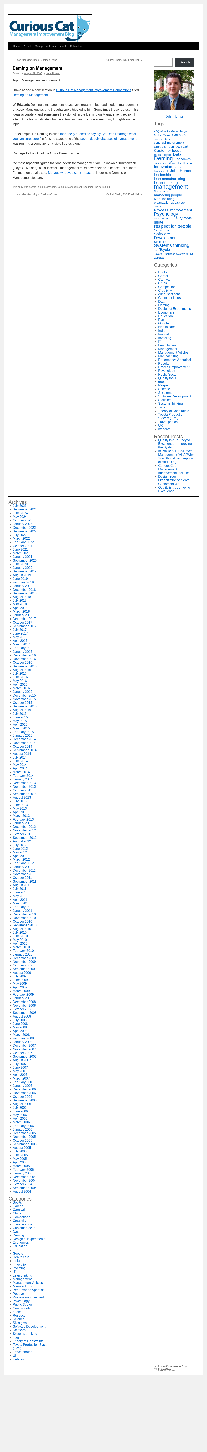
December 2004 (24, 1177)
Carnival (179, 135)
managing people (168, 195)
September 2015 (25, 706)
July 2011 (19, 888)
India (161, 330)
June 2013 (20, 805)
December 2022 (24, 527)
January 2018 (22, 615)
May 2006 (20, 1115)
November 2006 (24, 1093)
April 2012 (20, 856)
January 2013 (22, 823)
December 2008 (24, 1002)
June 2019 (20, 578)
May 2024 (20, 516)
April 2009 (20, 987)
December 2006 (24, 1089)
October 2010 (22, 921)
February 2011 (23, 907)
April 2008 (20, 1031)
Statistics (160, 241)
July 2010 (20, 932)
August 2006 (22, 1104)
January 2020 (22, 567)
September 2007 (25, 1056)
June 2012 (20, 848)
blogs (183, 131)
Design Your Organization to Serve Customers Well (173, 480)
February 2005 (23, 1169)
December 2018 (24, 589)
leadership (162, 175)
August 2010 (22, 929)
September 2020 (25, 560)
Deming (61, 186)
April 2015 (20, 724)
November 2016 (24, 659)
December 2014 (24, 739)
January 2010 (22, 954)
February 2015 (23, 732)
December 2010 (24, 914)
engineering (160, 163)
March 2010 (21, 947)
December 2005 (24, 1133)
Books (157, 135)
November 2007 (24, 1049)
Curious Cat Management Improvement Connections (93, 90)
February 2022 (23, 542)
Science (164, 389)
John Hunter (53, 73)
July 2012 (20, 845)
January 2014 (22, 779)
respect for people (173, 226)
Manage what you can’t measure (71, 172)
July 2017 (20, 629)
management (171, 186)
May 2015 (20, 721)
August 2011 (22, 885)
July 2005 (20, 1151)
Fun (161, 319)
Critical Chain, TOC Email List (124, 59)
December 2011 (24, 870)
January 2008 (22, 1042)
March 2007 (21, 1078)
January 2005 (22, 1173)
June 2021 (20, 549)
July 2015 (20, 713)
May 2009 (20, 983)
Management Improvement (50, 46)
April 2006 (20, 1118)
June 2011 (20, 892)
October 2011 (22, 878)
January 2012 (22, 867)
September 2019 (25, 571)
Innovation (163, 167)
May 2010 (20, 940)
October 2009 (22, 965)
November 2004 (24, 1180)
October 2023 (22, 520)
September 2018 (25, 593)
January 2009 (22, 998)
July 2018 (20, 600)
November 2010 (24, 918)
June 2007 (20, 1067)
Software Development (166, 236)
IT (167, 171)
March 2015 (21, 728)
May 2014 (20, 764)
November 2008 (24, 1005)
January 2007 (22, 1085)
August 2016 (22, 670)
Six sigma (161, 230)
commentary (162, 139)
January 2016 (22, 691)
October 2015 (22, 702)
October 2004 (22, 1184)
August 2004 (22, 1191)
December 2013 (24, 783)
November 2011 (24, 874)
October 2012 (22, 834)
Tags (161, 407)
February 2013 (23, 819)
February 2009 (23, 994)
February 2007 (23, 1082)
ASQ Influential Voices (166, 131)
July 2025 (20, 505)
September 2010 (25, 925)
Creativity (160, 146)
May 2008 (20, 1027)
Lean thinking (166, 182)
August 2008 (22, 1016)
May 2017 (20, 637)
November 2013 (24, 786)
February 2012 (23, 863)
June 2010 (20, 936)
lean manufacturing (169, 179)
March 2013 (21, 815)
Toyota (164, 249)
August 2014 (22, 753)
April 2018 (20, 608)
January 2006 (22, 1129)
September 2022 (25, 531)
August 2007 (22, 1060)
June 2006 (20, 1111)
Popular (158, 206)
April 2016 (20, 684)
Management (74, 186)
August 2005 (22, 1147)
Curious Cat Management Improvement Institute (173, 469)
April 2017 (20, 640)
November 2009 (24, 961)
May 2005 (20, 1158)
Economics (183, 159)
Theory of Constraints (173, 411)
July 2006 (20, 1107)
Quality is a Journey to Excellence (174, 489)
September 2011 (24, 881)
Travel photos (168, 422)
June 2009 (20, 980)
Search (185, 62)
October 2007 (22, 1053)
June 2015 (20, 717)
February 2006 (23, 1126)
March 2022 (21, 538)
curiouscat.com (48, 186)
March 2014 (21, 772)
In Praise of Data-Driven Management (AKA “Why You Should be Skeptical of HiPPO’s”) (176, 456)
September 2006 (25, 1100)
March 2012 (21, 859)
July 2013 (20, 801)
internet (178, 167)
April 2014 (20, 768)
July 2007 (20, 1064)
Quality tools (181, 218)
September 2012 (25, 837)
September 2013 (25, 794)
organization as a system (170, 202)
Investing (159, 171)
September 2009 (25, 969)
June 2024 (20, 513)
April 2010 (20, 943)
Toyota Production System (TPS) (173, 254)
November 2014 (24, 743)
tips (155, 250)
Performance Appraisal (174, 360)
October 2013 (22, 790)
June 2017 (20, 633)
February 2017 (23, 648)
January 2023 (22, 524)
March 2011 (21, 903)
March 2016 (21, 688)
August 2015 (22, 710)
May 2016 (20, 681)
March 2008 (21, 1034)
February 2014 (23, 775)
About (27, 46)
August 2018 (22, 597)
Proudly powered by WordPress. (172, 1368)
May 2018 (20, 604)
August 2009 (22, 972)
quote (158, 222)
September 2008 (25, 1012)
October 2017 (22, 622)
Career (166, 135)
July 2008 (20, 1020)
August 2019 (22, 575)
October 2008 (22, 1009)
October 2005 (22, 1140)
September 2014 (25, 750)
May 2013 (20, 808)
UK (160, 425)
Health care (185, 163)
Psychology (166, 214)
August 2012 (22, 841)
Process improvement (173, 210)
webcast (159, 257)
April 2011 (20, 899)
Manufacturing (164, 199)
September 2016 (25, 666)
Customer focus (168, 150)
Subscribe (76, 46)
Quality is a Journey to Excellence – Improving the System (175, 443)
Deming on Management (30, 95)
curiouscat (178, 146)
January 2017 (22, 651)
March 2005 (21, 1166)
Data (177, 154)
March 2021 (21, 553)
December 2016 (24, 655)
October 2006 (22, 1096)
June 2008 (20, 1023)
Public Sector (161, 218)
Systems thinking (171, 245)
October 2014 (22, 746)
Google (172, 163)
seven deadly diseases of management (108, 138)
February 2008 (23, 1038)
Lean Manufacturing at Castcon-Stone (35, 59)
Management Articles (173, 352)
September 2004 (25, 1188)
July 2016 (20, 673)
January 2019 (22, 586)
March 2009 (21, 991)
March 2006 (21, 1122)
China (162, 283)
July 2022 (20, 535)
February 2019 (23, 582)
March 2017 (21, 644)
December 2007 (24, 1045)
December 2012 (24, 826)
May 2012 (20, 852)
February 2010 (23, 950)
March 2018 (21, 611)
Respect (164, 385)
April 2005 (20, 1162)
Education (165, 316)
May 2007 (20, 1071)
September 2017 (25, 626)
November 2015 (24, 699)
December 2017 (24, 619)
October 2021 (22, 546)
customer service (162, 155)
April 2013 (20, 812)
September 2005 (25, 1144)
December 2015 (24, 695)
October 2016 (22, 662)
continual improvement (169, 142)
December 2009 (24, 958)
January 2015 (22, 735)
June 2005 (20, 1155)
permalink (104, 186)
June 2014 (20, 761)
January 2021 (22, 557)
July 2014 (20, 757)
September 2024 (25, 509)
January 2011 (22, 910)
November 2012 (24, 830)
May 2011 (20, 896)
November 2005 (24, 1136)
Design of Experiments (174, 308)
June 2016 (20, 677)
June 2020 (20, 564)
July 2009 (20, 976)
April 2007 (20, 1074)
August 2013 (22, 797)
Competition (167, 287)
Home (16, 46)
